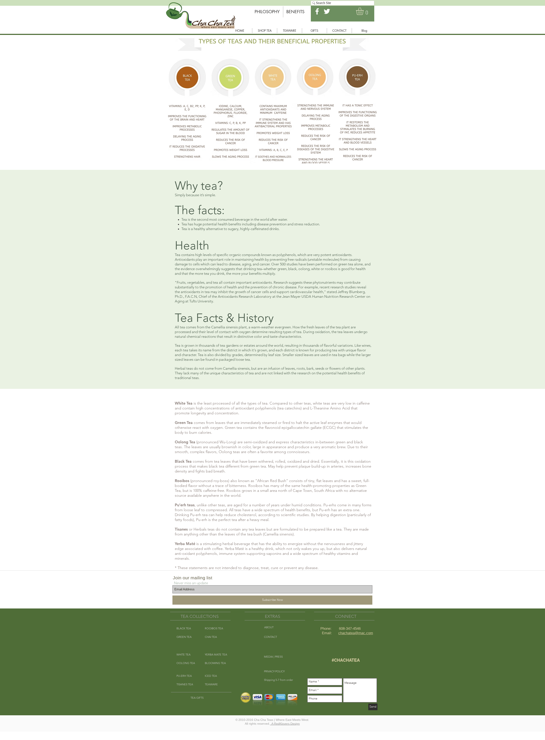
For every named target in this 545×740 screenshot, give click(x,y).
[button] (364, 11)
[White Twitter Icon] (327, 11)
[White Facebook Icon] (317, 11)
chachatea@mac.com (355, 633)
